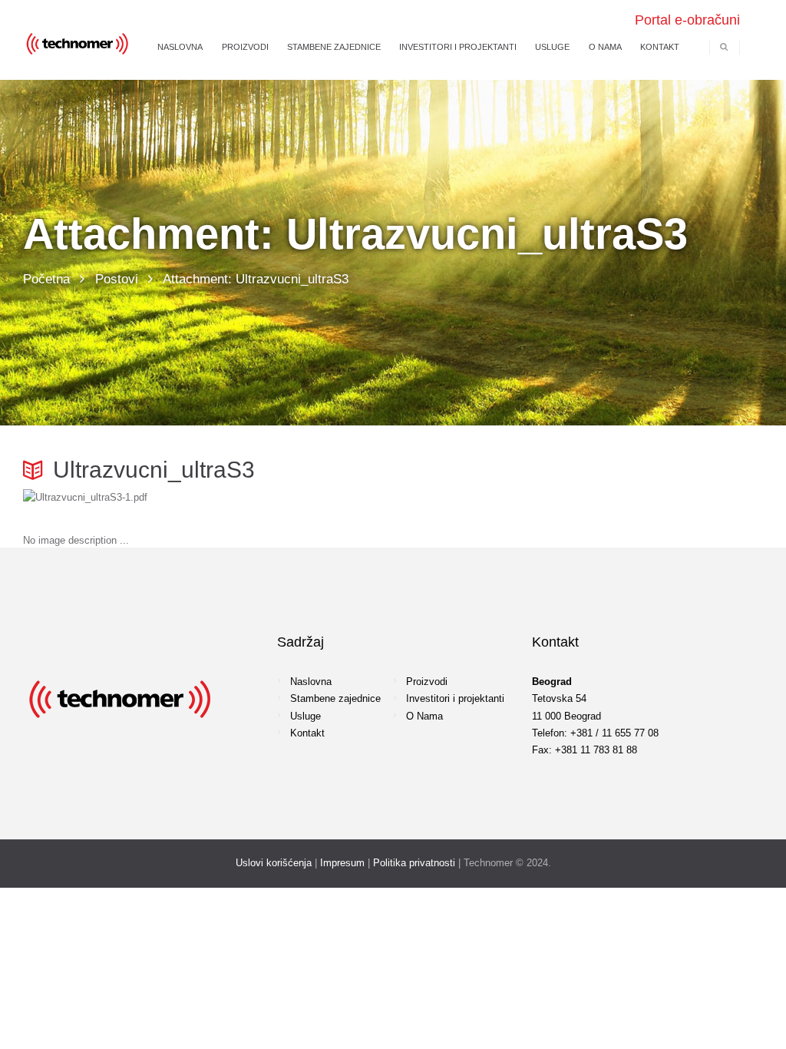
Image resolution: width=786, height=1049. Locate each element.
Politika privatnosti (414, 863)
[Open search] (723, 46)
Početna (46, 279)
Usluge (305, 716)
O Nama (424, 716)
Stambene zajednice (335, 698)
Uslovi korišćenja (274, 863)
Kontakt (307, 733)
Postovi (116, 279)
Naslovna (311, 681)
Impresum (342, 863)
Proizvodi (426, 681)
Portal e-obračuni (687, 20)
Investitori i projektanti (455, 698)
